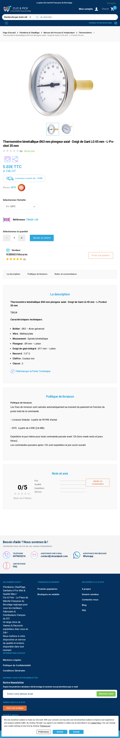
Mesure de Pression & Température (59, 33)
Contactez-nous (90, 599)
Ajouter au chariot (41, 238)
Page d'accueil (9, 33)
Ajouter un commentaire (98, 482)
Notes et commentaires (66, 274)
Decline (60, 732)
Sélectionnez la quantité (15, 231)
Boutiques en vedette (48, 594)
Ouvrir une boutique (14, 708)
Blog (84, 605)
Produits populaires (47, 589)
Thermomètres (85, 33)
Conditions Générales (14, 670)
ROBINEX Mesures (17, 254)
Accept (76, 732)
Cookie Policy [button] (96, 723)
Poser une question (101, 255)
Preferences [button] (45, 726)
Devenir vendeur (90, 594)
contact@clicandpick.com (54, 556)
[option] (52, 129)
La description (13, 274)
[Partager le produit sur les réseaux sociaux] (15, 159)
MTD (13, 187)
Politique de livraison (37, 274)
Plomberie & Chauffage (30, 33)
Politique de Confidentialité (17, 665)
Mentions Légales (12, 660)
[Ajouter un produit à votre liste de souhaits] (7, 159)
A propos (111, 3)
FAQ (15, 566)
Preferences (43, 732)
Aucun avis (29, 151)
